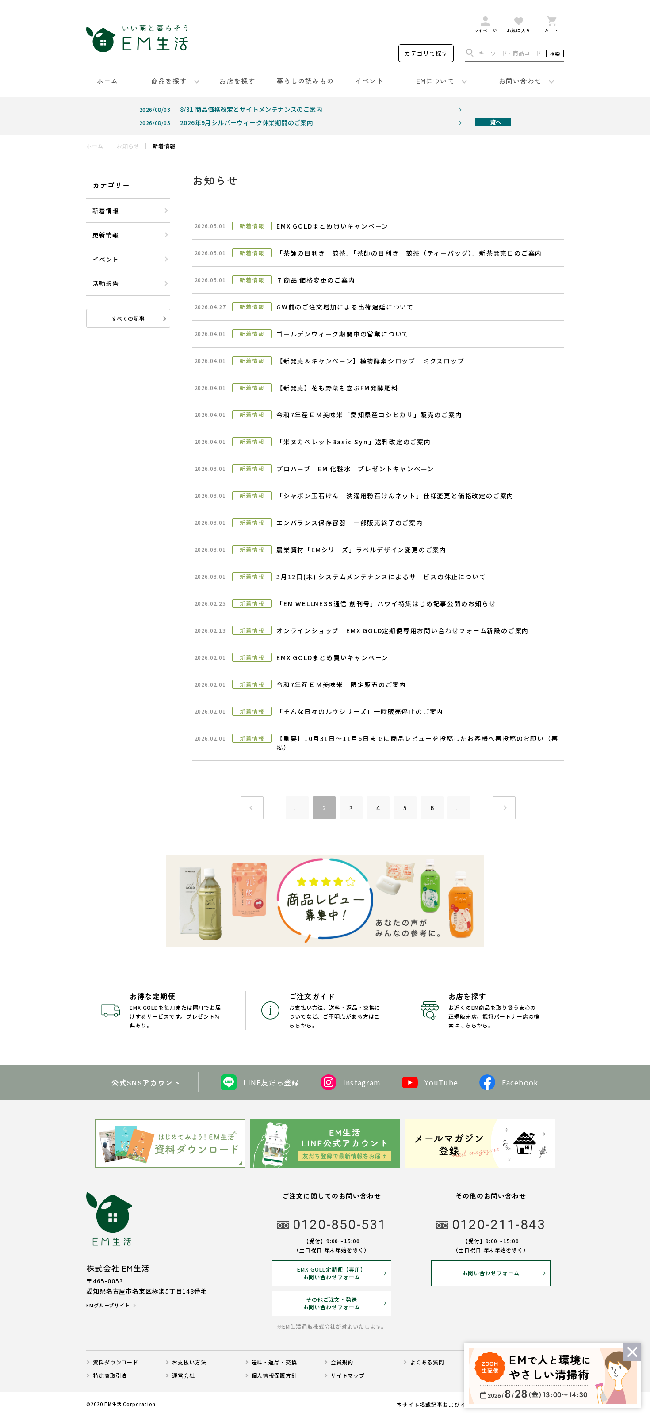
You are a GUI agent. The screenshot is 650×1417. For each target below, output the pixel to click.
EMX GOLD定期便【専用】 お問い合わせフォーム (331, 1272)
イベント (105, 259)
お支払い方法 (189, 1362)
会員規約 (342, 1362)
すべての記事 (128, 318)
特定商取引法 (110, 1375)
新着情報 (105, 210)
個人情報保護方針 (274, 1375)
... (297, 807)
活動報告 (105, 283)
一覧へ (493, 122)
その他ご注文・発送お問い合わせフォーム (331, 1302)
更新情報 (105, 234)
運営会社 (183, 1375)
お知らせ (128, 146)
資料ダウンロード (115, 1362)
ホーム (94, 146)
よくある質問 (427, 1362)
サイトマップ (348, 1375)
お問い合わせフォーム (491, 1272)
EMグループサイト (108, 1305)
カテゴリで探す (426, 53)
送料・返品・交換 (274, 1362)
